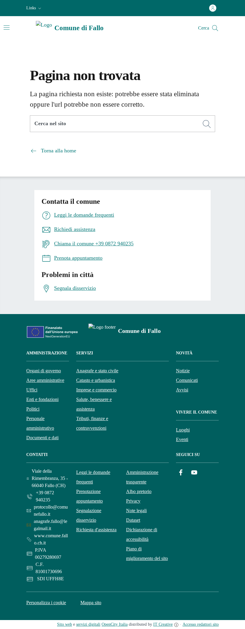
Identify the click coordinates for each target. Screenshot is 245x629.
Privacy (133, 500)
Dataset (133, 520)
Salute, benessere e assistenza (94, 404)
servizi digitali (88, 624)
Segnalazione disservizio (88, 515)
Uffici (31, 389)
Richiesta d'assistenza (96, 529)
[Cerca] (207, 124)
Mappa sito (90, 602)
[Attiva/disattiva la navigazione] (6, 27)
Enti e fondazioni (42, 399)
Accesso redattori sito (201, 624)
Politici (32, 408)
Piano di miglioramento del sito (147, 553)
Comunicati (187, 380)
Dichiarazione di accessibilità (141, 534)
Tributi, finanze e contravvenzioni (92, 423)
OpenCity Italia (115, 624)
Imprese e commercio (96, 389)
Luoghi (183, 429)
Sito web (64, 624)
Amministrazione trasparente (142, 477)
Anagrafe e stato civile (97, 370)
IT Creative (163, 624)
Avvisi (182, 389)
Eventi (182, 439)
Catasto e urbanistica (95, 380)
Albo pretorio (138, 491)
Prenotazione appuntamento (89, 496)
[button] (34, 8)
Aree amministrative (45, 380)
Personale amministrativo (40, 423)
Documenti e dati (42, 437)
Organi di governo (43, 370)
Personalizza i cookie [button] (46, 602)
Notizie (183, 370)
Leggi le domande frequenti (93, 477)
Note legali (136, 510)
